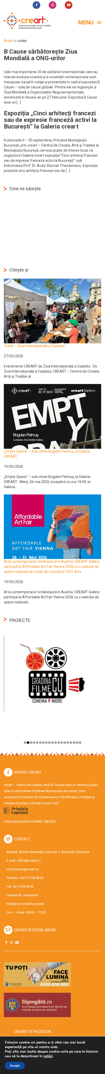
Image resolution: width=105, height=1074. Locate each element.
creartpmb (30, 895)
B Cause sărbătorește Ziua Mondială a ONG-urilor (40, 55)
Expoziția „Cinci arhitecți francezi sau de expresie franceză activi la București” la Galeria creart (50, 120)
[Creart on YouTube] (17, 942)
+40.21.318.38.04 (31, 878)
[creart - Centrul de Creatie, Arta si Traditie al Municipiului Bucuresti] (25, 21)
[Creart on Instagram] (11, 942)
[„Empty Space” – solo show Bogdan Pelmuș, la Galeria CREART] (52, 416)
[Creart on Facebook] (6, 942)
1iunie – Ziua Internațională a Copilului (34, 346)
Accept (15, 1066)
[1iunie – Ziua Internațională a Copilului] (52, 311)
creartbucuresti (33, 904)
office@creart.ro (29, 860)
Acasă (9, 41)
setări (48, 1056)
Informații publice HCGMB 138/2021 (30, 821)
